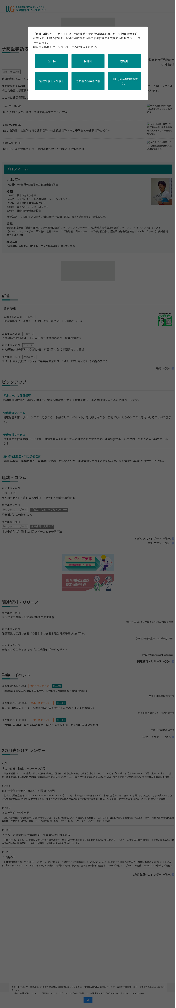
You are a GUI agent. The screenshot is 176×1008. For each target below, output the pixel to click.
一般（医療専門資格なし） (124, 81)
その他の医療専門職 (88, 81)
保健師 (88, 61)
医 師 (52, 61)
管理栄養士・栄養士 (51, 81)
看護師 (124, 61)
